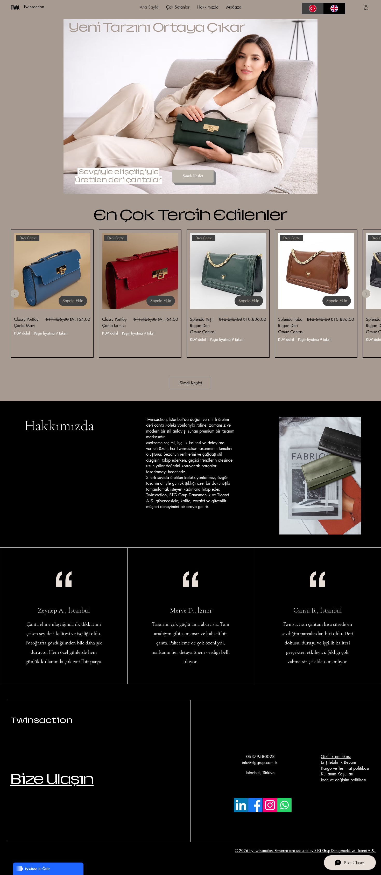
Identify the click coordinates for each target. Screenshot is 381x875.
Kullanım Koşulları (337, 774)
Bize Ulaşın (52, 779)
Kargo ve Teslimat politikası (345, 768)
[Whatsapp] (284, 805)
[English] (334, 8)
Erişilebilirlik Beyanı (338, 762)
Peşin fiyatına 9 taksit (50, 333)
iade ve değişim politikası (343, 780)
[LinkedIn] (241, 805)
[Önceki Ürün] (15, 293)
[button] (366, 7)
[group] (190, 293)
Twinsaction (41, 720)
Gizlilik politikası (336, 756)
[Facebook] (255, 805)
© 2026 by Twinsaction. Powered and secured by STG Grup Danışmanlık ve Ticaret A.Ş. (305, 850)
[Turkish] (312, 8)
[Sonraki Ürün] (366, 293)
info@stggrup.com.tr (259, 762)
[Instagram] (270, 805)
